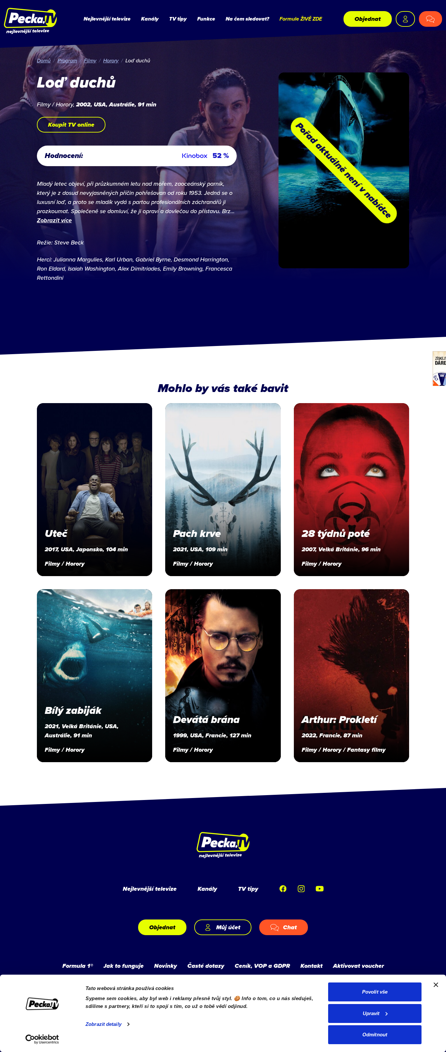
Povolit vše (375, 992)
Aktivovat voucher (358, 966)
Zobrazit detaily (103, 1024)
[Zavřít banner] (436, 984)
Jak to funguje (124, 966)
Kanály (150, 19)
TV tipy (178, 19)
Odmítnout (374, 1034)
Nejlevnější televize (107, 19)
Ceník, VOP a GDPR (262, 966)
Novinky (165, 966)
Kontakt (311, 966)
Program (67, 60)
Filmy (90, 60)
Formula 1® (77, 966)
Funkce (206, 19)
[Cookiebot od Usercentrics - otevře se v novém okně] (42, 1039)
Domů (44, 60)
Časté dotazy (205, 966)
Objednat (368, 19)
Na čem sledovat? (247, 19)
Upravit (371, 1013)
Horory (111, 60)
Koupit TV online (71, 124)
